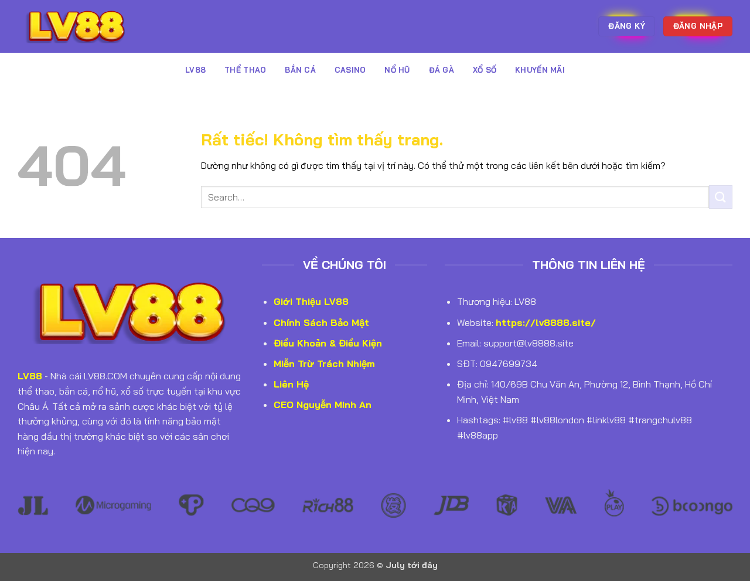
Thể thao (245, 69)
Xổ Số (484, 69)
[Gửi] (720, 196)
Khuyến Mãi (540, 69)
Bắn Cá (300, 69)
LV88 (195, 69)
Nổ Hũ (397, 69)
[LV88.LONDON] (76, 26)
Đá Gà (441, 69)
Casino (350, 69)
